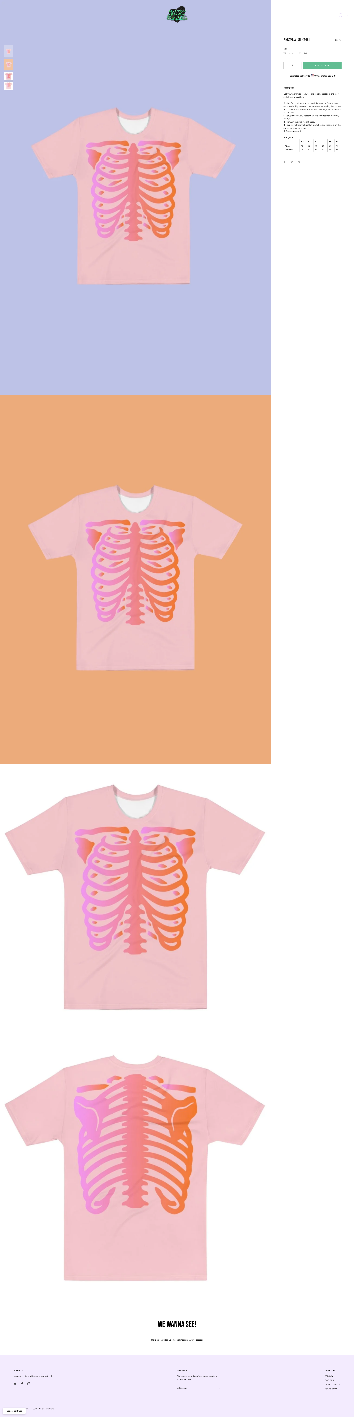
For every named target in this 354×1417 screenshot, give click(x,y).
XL (300, 53)
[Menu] (6, 15)
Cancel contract (14, 1411)
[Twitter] (15, 1383)
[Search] (341, 15)
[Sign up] (218, 1388)
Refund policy (331, 1388)
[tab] (312, 124)
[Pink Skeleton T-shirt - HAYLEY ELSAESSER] (8, 64)
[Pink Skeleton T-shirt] (8, 51)
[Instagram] (28, 1383)
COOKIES (329, 1380)
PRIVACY (329, 1376)
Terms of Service (332, 1384)
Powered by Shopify (46, 1409)
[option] (8, 52)
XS (284, 53)
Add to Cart (322, 65)
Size (285, 49)
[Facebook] (22, 1383)
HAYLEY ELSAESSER (29, 1409)
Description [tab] (288, 88)
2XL (305, 53)
